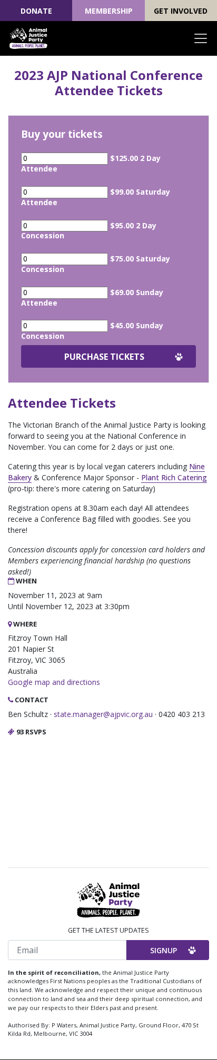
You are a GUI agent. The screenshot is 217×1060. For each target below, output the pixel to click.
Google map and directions (54, 682)
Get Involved (181, 11)
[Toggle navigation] (200, 38)
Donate (36, 11)
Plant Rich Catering (174, 477)
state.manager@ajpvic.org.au (103, 714)
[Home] (28, 38)
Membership (109, 11)
